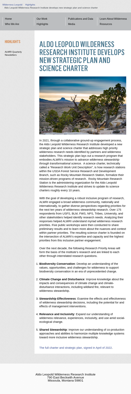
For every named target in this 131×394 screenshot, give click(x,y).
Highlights (30, 4)
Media (71, 24)
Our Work (42, 18)
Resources (106, 24)
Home (8, 18)
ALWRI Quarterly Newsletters (13, 53)
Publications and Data (80, 18)
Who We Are (12, 24)
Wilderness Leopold (12, 4)
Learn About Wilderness (113, 18)
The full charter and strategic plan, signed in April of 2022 (75, 347)
